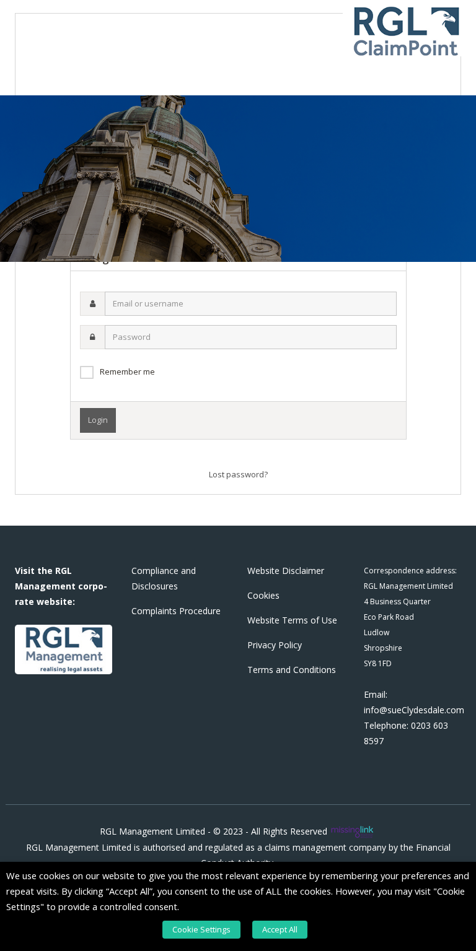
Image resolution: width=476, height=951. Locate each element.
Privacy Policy (274, 645)
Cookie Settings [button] (201, 929)
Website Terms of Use (292, 620)
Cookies (263, 595)
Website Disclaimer (285, 570)
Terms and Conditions (291, 669)
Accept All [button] (280, 929)
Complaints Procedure (176, 611)
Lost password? (238, 474)
